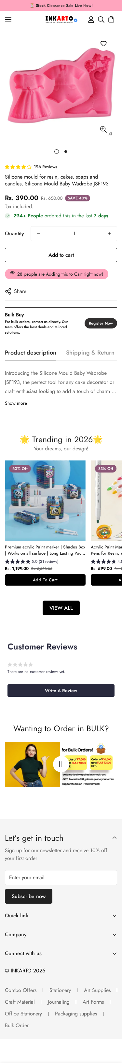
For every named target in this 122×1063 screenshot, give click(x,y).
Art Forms (93, 1002)
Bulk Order (17, 1025)
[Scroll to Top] (110, 1028)
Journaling (59, 1002)
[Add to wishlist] (103, 43)
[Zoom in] (103, 129)
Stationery (60, 990)
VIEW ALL (61, 608)
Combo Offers (20, 990)
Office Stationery (23, 1013)
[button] (111, 19)
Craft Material (20, 1002)
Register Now (101, 323)
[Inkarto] (61, 19)
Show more (16, 403)
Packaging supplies (76, 1013)
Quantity (14, 233)
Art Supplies (97, 990)
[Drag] (61, 764)
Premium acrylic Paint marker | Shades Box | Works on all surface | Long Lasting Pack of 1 (45, 550)
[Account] (91, 19)
